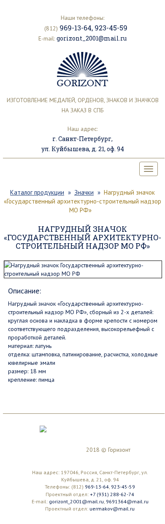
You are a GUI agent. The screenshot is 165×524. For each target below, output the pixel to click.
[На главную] (43, 428)
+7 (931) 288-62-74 (112, 494)
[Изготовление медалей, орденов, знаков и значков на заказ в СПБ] (82, 69)
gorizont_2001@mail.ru (92, 38)
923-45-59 (111, 27)
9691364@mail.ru (127, 501)
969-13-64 (76, 27)
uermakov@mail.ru (112, 508)
